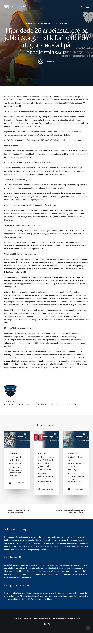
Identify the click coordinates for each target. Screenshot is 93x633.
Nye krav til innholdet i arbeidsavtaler (16, 460)
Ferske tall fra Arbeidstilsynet (15, 97)
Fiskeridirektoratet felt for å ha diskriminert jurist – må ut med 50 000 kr (46, 463)
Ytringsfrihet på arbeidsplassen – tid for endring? (75, 463)
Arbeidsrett (31, 23)
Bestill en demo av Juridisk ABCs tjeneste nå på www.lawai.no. (47, 367)
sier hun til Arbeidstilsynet (55, 174)
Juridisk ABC (50, 61)
